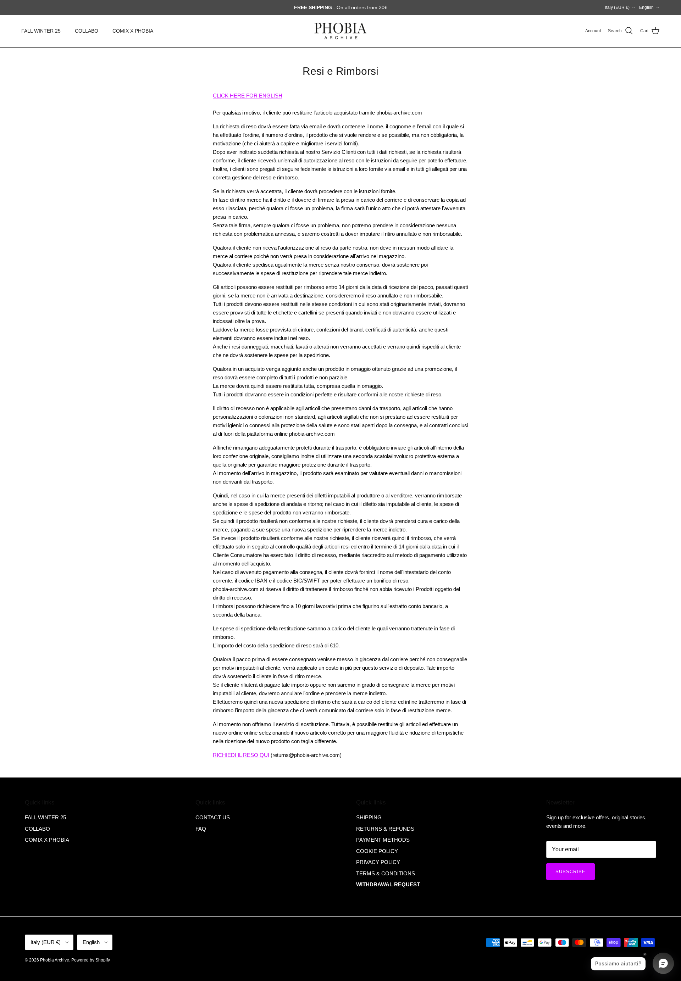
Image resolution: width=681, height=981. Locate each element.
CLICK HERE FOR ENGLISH (247, 96)
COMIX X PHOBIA (132, 31)
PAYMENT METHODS (383, 840)
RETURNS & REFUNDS (385, 829)
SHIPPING (369, 817)
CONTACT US (212, 817)
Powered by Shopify (90, 960)
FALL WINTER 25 (41, 31)
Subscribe (570, 871)
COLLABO (86, 31)
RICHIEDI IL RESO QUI (241, 755)
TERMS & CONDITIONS (385, 873)
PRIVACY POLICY (378, 862)
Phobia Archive (54, 960)
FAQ (200, 829)
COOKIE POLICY (377, 851)
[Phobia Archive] (340, 31)
